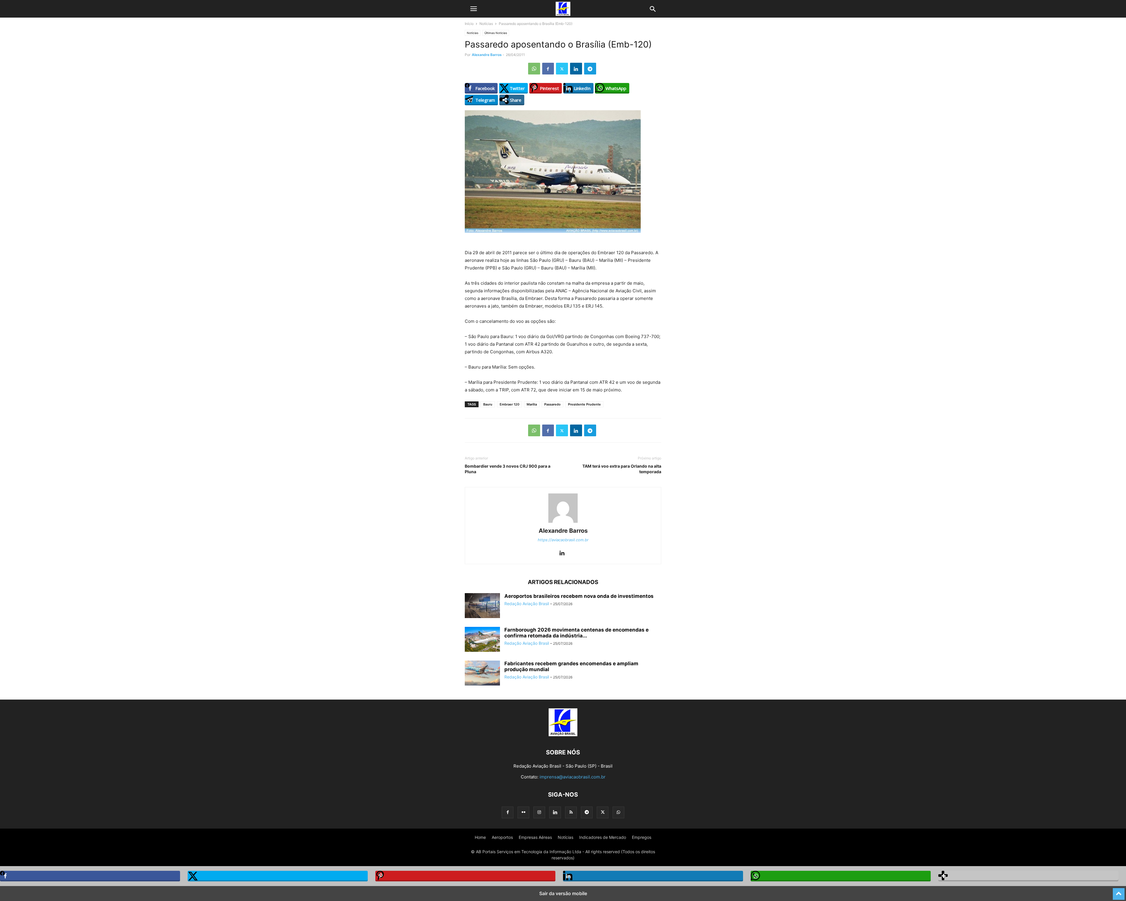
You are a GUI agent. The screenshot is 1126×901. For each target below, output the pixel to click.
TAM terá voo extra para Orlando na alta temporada (621, 469)
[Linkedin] (576, 68)
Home (480, 837)
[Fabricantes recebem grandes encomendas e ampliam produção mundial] (482, 674)
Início (469, 23)
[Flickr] (523, 812)
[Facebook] (548, 68)
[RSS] (571, 812)
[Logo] (563, 734)
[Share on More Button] (1028, 876)
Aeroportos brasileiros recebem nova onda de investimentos (579, 596)
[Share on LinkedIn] (653, 876)
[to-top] (1119, 891)
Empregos (641, 837)
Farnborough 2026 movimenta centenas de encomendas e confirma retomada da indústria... (576, 633)
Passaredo (552, 404)
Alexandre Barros (487, 54)
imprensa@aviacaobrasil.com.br (573, 777)
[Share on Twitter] (278, 876)
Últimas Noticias (495, 33)
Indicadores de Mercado (602, 837)
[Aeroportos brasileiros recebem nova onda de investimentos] (482, 606)
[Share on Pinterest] (465, 876)
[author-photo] (563, 522)
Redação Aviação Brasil (526, 603)
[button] (473, 9)
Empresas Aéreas (535, 837)
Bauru (487, 404)
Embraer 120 (509, 404)
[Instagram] (539, 812)
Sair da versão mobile (563, 893)
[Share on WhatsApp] (841, 876)
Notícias (486, 23)
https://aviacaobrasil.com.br (563, 539)
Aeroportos (502, 837)
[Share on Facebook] (90, 876)
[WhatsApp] (534, 68)
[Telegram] (590, 68)
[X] (562, 68)
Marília (532, 404)
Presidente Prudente (584, 404)
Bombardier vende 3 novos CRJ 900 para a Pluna (507, 469)
